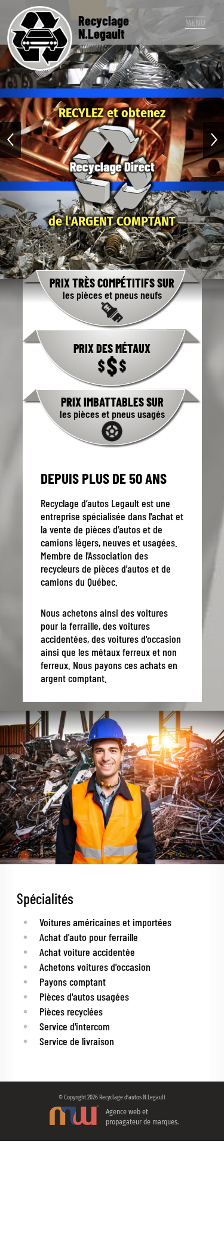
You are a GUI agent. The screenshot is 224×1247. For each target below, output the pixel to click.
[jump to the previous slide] (10, 140)
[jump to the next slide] (213, 140)
